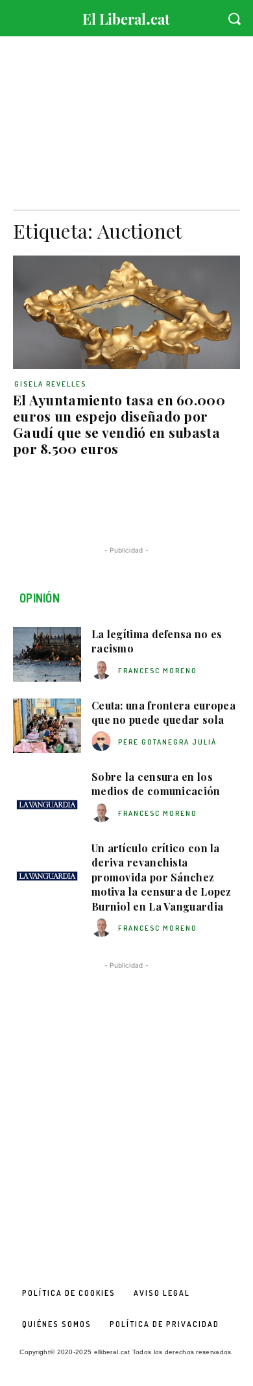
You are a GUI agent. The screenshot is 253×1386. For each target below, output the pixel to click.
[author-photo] (103, 670)
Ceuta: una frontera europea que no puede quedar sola (163, 712)
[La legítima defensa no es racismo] (47, 654)
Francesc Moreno (157, 670)
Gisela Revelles (50, 383)
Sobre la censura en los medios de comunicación (156, 784)
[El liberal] (126, 16)
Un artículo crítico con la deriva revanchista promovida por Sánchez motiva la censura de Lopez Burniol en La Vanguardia (161, 877)
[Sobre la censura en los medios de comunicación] (47, 797)
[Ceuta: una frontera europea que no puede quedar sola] (47, 726)
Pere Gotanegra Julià (167, 742)
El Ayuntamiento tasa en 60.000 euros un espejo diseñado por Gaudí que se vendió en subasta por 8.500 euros (119, 423)
